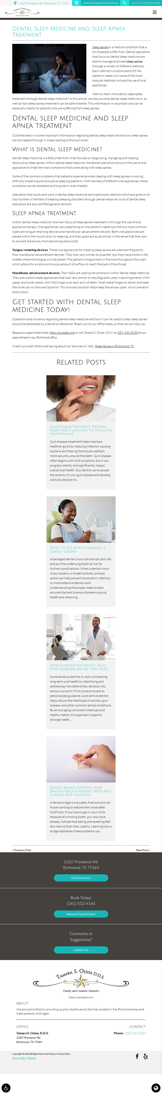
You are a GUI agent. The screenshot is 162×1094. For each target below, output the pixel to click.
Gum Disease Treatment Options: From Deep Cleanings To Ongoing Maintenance (81, 430)
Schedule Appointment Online (100, 3)
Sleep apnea (100, 47)
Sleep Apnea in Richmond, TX (114, 346)
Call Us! (145, 3)
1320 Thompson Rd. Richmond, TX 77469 (43, 3)
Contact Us (81, 950)
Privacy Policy (19, 1058)
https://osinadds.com (62, 333)
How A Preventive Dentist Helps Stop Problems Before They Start (79, 667)
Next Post (142, 850)
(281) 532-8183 (127, 333)
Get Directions (81, 877)
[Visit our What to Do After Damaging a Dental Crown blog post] (81, 519)
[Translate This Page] (156, 1087)
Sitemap (32, 1058)
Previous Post (22, 850)
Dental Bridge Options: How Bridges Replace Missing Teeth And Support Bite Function (80, 791)
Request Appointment (81, 914)
